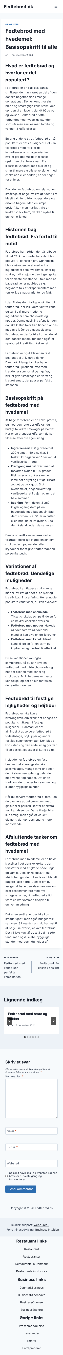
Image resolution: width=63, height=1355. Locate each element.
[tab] (25, 1037)
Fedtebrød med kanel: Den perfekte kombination (14, 967)
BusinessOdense (31, 1302)
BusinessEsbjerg (31, 1309)
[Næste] (53, 1021)
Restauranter (31, 1256)
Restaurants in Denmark (31, 1264)
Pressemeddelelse (31, 1326)
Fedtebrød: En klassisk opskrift (48, 963)
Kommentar (14, 1076)
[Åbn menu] (56, 6)
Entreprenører (31, 1348)
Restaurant (31, 1249)
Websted (13, 1163)
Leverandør (31, 1333)
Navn (11, 1131)
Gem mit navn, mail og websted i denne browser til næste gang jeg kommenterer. (33, 1176)
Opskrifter (12, 24)
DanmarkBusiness (31, 1287)
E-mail (12, 1147)
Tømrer (31, 1340)
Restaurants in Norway (31, 1271)
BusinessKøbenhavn (31, 1295)
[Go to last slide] (9, 1021)
